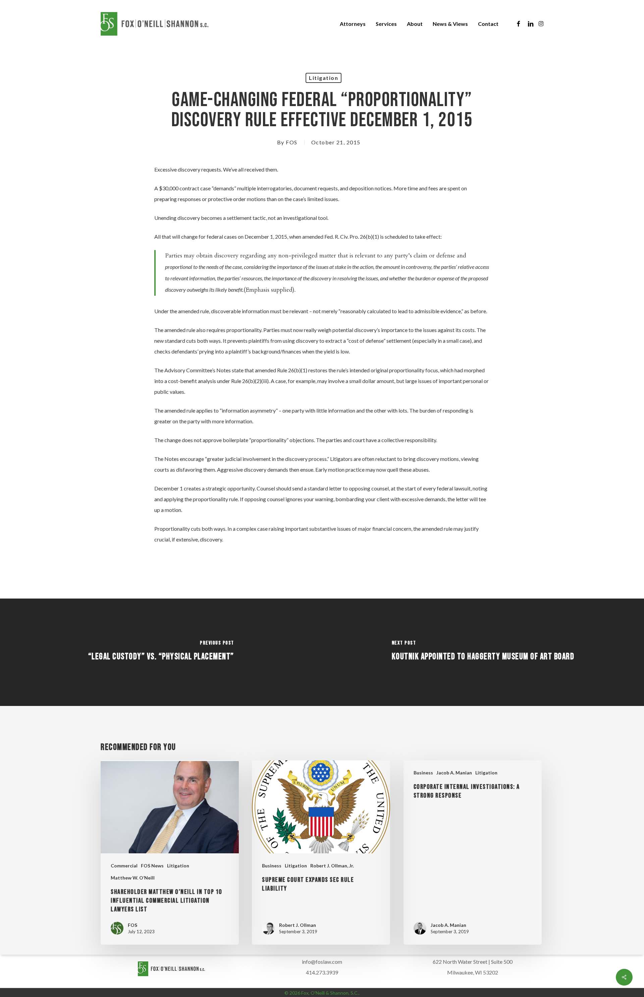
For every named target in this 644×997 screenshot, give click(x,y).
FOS (292, 142)
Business (271, 865)
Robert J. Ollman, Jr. (332, 865)
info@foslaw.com (322, 961)
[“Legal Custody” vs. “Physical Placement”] (161, 652)
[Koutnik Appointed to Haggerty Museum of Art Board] (483, 652)
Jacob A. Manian (454, 772)
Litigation (323, 78)
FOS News (152, 865)
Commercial (124, 865)
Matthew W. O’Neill (133, 878)
